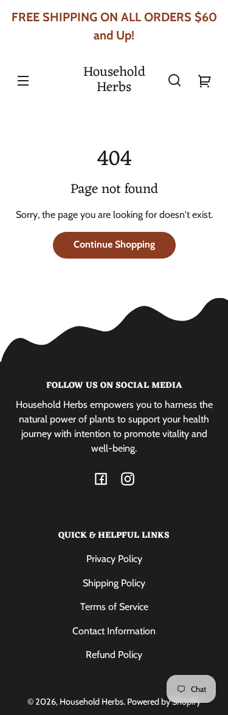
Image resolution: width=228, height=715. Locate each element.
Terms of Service (114, 606)
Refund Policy (114, 654)
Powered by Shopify (164, 701)
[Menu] (23, 80)
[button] (174, 80)
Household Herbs (91, 701)
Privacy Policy (114, 558)
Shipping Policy (114, 583)
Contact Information (114, 631)
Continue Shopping (114, 244)
